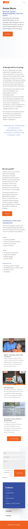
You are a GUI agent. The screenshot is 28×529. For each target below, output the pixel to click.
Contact (7, 34)
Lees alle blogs (14, 439)
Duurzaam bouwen (9, 387)
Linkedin (9, 511)
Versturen (20, 473)
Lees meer (11, 327)
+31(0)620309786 (9, 493)
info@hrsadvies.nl (9, 498)
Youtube (8, 515)
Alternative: (4, 477)
